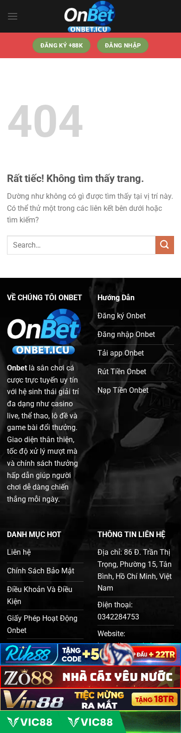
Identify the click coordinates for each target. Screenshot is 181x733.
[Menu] (12, 16)
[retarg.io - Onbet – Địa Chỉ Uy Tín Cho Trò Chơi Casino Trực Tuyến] (90, 16)
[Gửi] (164, 245)
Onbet (17, 367)
